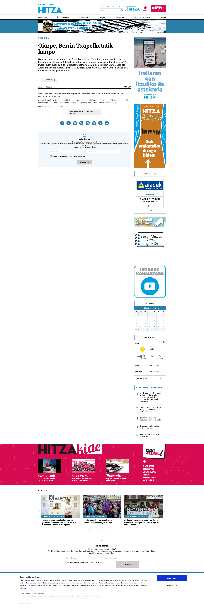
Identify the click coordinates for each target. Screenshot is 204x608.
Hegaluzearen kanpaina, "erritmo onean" (149, 427)
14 (154, 320)
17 (130, 87)
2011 (124, 87)
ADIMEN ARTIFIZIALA (142, 17)
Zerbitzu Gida (150, 174)
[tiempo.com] (164, 342)
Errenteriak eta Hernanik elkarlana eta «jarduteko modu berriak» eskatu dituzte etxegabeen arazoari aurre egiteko (58, 522)
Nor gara (148, 480)
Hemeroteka (149, 477)
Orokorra (43, 38)
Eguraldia (150, 337)
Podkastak (83, 17)
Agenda (102, 17)
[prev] (141, 308)
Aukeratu (170, 585)
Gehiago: (140, 378)
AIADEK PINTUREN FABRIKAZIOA (150, 200)
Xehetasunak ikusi (27, 604)
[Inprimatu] (107, 123)
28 (154, 326)
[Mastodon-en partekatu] (75, 123)
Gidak (163, 17)
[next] (158, 308)
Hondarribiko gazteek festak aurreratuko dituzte (150, 419)
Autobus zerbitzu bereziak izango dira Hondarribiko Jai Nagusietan (150, 409)
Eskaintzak (149, 472)
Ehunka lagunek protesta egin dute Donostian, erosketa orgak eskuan (97, 521)
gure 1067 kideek (33, 580)
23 (163, 323)
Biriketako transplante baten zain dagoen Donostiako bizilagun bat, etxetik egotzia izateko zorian (141, 522)
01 (127, 87)
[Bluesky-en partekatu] (81, 123)
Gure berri (148, 466)
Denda (146, 475)
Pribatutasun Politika (61, 156)
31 (155, 314)
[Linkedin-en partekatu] (100, 123)
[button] (152, 378)
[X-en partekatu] (68, 123)
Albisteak (42, 17)
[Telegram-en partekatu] (88, 123)
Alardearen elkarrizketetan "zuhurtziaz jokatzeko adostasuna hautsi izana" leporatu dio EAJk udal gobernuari (150, 397)
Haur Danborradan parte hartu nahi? (149, 435)
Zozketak (120, 17)
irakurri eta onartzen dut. (69, 156)
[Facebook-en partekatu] (62, 123)
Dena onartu (171, 578)
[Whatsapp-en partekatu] (94, 123)
